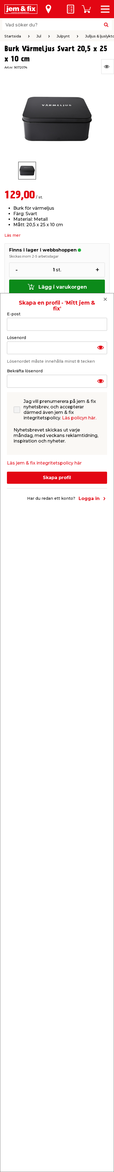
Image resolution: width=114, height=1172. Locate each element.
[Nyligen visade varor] (108, 66)
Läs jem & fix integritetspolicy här (44, 463)
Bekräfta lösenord (25, 370)
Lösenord (16, 337)
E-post (13, 314)
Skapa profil (57, 477)
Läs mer (12, 235)
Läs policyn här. (79, 417)
